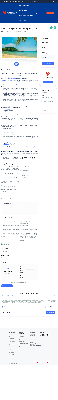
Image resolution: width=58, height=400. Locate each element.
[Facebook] (41, 335)
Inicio (20, 5)
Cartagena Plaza (8, 109)
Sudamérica (7, 31)
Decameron (7, 111)
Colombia (11, 80)
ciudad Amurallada (11, 92)
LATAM (4, 139)
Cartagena (13, 78)
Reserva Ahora (50, 312)
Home (2, 31)
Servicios (20, 20)
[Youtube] (45, 335)
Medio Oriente (22, 341)
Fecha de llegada (45, 42)
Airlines (7, 139)
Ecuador (10, 139)
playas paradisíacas (11, 77)
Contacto (32, 15)
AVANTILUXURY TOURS (48, 77)
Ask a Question (48, 82)
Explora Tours (26, 5)
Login (40, 12)
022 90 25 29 (25, 1)
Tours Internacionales (23, 15)
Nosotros (11, 334)
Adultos (43, 47)
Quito (20, 78)
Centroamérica (22, 339)
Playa (37, 88)
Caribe (19, 99)
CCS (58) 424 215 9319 (34, 1)
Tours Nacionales (22, 10)
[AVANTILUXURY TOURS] (55, 296)
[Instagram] (43, 335)
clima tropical (11, 118)
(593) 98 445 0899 (17, 1)
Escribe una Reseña (6, 285)
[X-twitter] (48, 335)
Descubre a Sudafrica (7, 298)
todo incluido (20, 104)
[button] (37, 13)
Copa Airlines (5, 142)
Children (43, 52)
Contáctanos (50, 12)
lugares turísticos (32, 147)
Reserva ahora (48, 63)
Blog (25, 20)
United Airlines (6, 144)
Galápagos (21, 336)
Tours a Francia (22, 345)
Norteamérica (22, 346)
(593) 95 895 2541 (8, 1)
